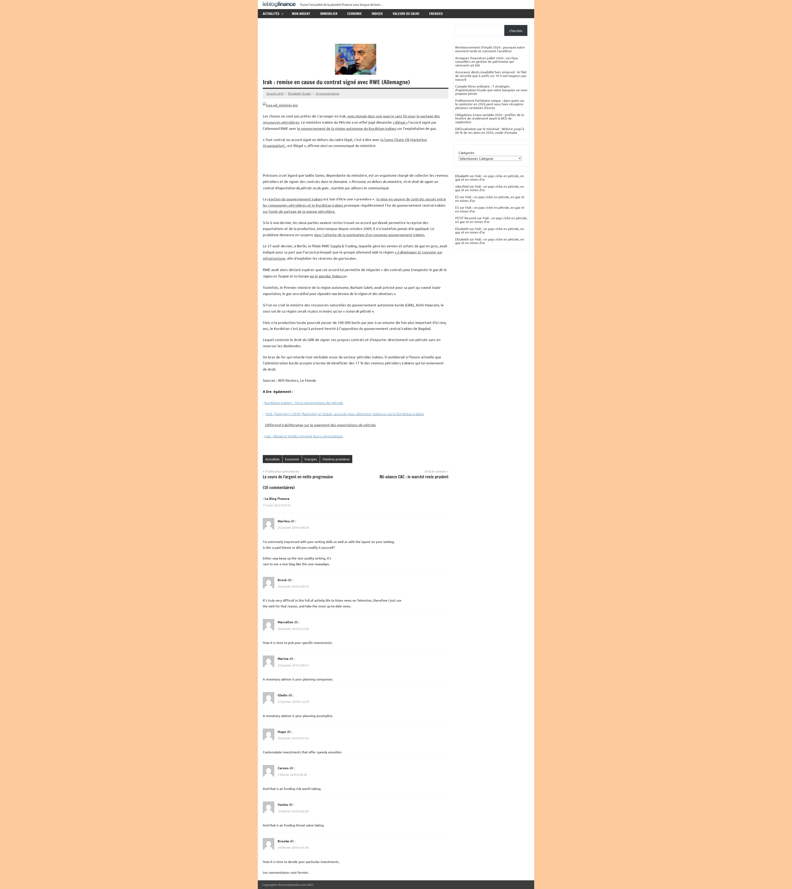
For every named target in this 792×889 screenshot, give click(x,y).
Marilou (284, 521)
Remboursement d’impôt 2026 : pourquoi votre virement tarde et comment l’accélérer (490, 49)
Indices (377, 13)
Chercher (516, 30)
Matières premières (336, 459)
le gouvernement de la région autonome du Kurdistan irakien (347, 128)
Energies (436, 13)
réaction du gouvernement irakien (295, 199)
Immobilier (328, 13)
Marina (283, 658)
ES (457, 197)
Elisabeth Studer (299, 93)
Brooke (283, 841)
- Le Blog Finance (276, 498)
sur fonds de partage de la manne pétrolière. (299, 211)
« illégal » (400, 122)
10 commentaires (327, 93)
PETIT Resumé (465, 218)
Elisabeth (462, 228)
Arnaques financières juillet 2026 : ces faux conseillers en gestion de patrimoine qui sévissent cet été (486, 61)
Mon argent (301, 13)
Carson (283, 768)
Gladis (283, 695)
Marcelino (285, 622)
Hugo (282, 731)
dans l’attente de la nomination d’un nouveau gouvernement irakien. (369, 234)
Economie (354, 13)
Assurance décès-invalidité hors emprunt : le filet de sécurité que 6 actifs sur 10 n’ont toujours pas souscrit (491, 75)
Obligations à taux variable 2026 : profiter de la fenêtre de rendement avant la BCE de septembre (489, 118)
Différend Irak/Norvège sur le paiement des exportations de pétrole (320, 425)
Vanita (283, 804)
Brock (282, 580)
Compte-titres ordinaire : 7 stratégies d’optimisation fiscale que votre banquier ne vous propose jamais (491, 89)
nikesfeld (462, 186)
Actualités (271, 13)
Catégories (466, 153)
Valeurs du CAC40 (406, 13)
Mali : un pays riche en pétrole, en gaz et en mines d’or (489, 177)
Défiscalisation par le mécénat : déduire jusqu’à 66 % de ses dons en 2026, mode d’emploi (489, 130)
